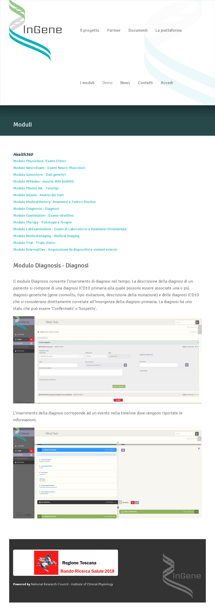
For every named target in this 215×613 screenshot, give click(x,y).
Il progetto (89, 30)
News (125, 82)
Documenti (138, 30)
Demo (107, 82)
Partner (114, 30)
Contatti (145, 82)
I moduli (87, 82)
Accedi (167, 82)
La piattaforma (168, 30)
